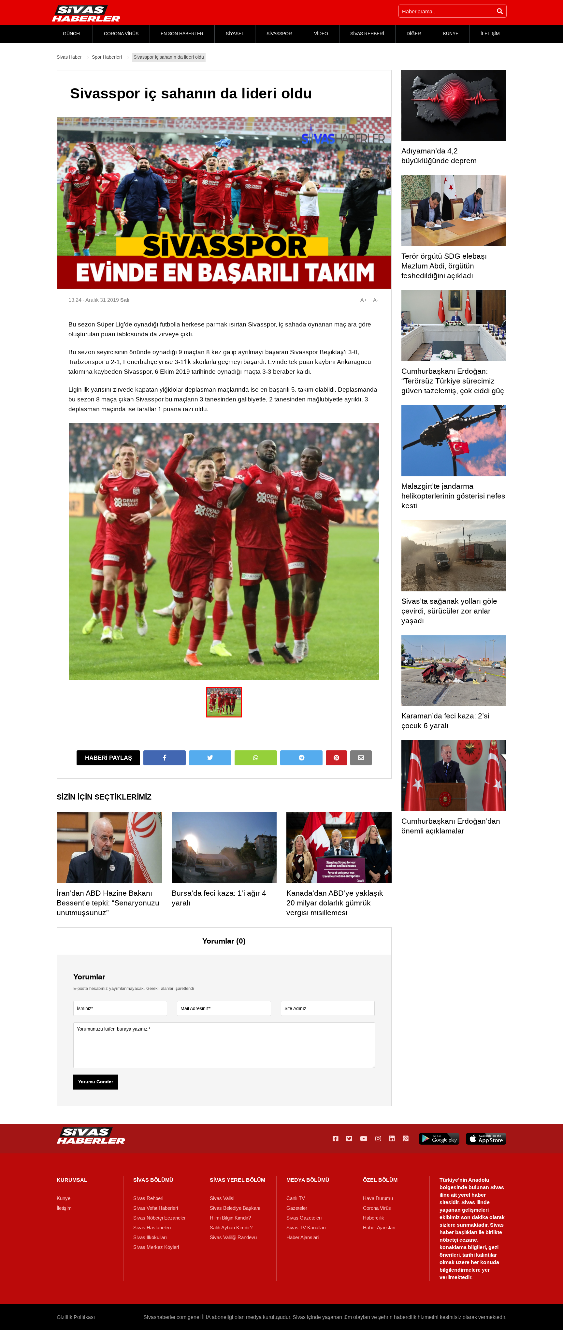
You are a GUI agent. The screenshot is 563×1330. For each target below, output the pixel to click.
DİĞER (414, 34)
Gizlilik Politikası (76, 1317)
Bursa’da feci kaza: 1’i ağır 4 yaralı (219, 898)
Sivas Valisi (222, 1198)
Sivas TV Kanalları (306, 1227)
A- (375, 299)
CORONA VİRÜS (121, 34)
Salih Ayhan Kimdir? (231, 1227)
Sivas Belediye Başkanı (235, 1208)
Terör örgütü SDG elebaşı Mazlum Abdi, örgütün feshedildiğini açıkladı (444, 266)
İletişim (64, 1208)
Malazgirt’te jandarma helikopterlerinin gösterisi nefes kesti (453, 496)
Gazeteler (296, 1208)
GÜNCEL (72, 34)
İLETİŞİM (490, 34)
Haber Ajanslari (302, 1237)
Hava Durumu (378, 1198)
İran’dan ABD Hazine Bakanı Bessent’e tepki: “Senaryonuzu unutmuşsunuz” (108, 903)
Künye (63, 1198)
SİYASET (235, 34)
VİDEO (321, 34)
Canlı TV (295, 1198)
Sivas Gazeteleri (304, 1218)
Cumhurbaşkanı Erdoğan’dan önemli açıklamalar (450, 826)
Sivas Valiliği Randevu (233, 1237)
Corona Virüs (377, 1208)
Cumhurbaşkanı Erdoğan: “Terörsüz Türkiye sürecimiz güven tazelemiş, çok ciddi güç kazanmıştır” (452, 385)
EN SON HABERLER (182, 34)
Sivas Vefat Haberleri (155, 1208)
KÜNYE (450, 34)
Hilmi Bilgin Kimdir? (230, 1218)
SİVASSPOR (279, 34)
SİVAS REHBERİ (367, 34)
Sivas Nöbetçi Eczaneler (159, 1218)
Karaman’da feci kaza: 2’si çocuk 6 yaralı (445, 720)
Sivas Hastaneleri (152, 1227)
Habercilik (373, 1218)
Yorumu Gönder (95, 1082)
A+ (363, 299)
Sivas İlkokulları (150, 1237)
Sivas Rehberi (148, 1198)
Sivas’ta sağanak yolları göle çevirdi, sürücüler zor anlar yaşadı (449, 611)
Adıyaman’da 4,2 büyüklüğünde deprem (439, 156)
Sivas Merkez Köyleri (156, 1247)
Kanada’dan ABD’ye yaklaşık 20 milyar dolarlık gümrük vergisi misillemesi (334, 903)
